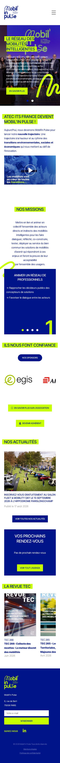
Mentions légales (30, 749)
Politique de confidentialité (30, 753)
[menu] (54, 12)
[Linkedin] (24, 730)
